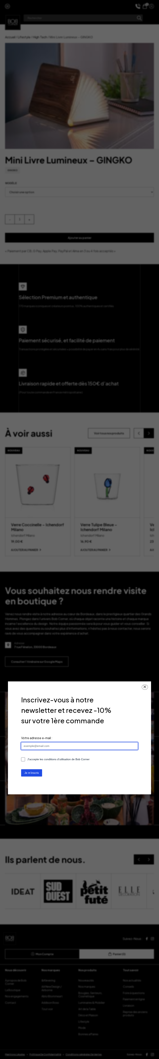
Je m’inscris (31, 772)
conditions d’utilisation (57, 759)
